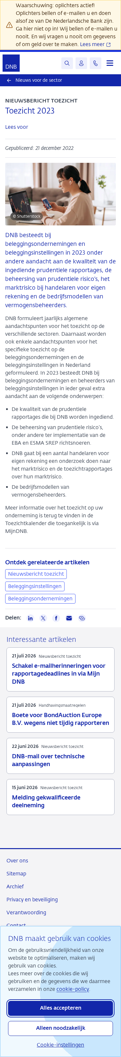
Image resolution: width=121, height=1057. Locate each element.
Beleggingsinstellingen (35, 586)
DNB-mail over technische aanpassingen (48, 760)
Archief (15, 886)
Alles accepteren (60, 1008)
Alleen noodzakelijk (60, 1028)
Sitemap (16, 874)
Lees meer (93, 44)
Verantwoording (26, 912)
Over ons (17, 861)
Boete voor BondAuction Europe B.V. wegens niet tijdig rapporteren (60, 719)
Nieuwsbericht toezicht (36, 574)
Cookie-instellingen (60, 1045)
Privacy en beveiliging (32, 899)
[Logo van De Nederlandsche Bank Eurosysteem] (11, 63)
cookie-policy (72, 989)
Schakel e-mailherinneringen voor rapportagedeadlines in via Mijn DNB (59, 674)
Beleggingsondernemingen (40, 598)
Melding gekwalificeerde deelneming (46, 802)
